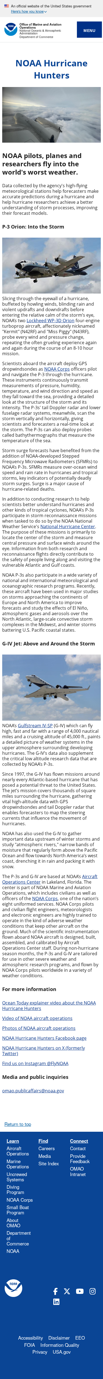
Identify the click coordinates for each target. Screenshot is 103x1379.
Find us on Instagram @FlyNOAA (35, 1063)
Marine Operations (18, 1164)
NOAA (13, 1251)
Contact (78, 1148)
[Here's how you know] (51, 8)
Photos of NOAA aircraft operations (39, 1028)
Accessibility (30, 1337)
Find (43, 1141)
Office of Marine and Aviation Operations (41, 26)
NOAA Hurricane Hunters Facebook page (44, 1038)
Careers (46, 1148)
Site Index (48, 1163)
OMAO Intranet (78, 1171)
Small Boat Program (18, 1210)
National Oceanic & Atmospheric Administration (40, 32)
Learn (13, 1141)
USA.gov (62, 1351)
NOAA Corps (20, 1199)
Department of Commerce (36, 37)
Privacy (39, 1351)
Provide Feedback (80, 1158)
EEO (80, 1337)
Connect (79, 1141)
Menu (89, 30)
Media (44, 1156)
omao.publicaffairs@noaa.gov (33, 1091)
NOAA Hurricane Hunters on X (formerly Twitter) (43, 1051)
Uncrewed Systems (17, 1177)
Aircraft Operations (18, 1151)
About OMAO (13, 1223)
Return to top (17, 1124)
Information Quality (59, 1345)
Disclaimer (59, 1337)
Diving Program (15, 1189)
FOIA (29, 1345)
